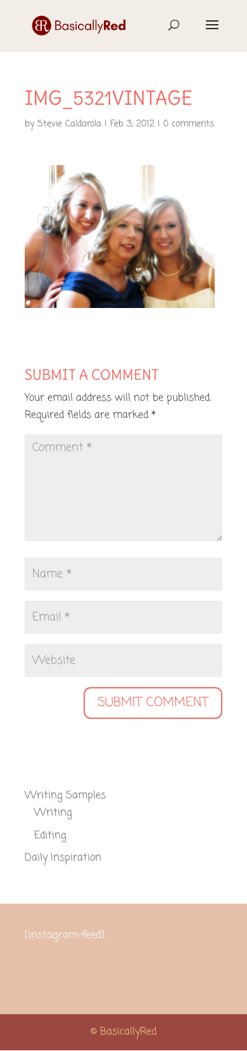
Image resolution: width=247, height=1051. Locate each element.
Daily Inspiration (63, 858)
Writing (53, 812)
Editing (50, 835)
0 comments (188, 124)
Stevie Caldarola (69, 124)
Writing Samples (65, 795)
